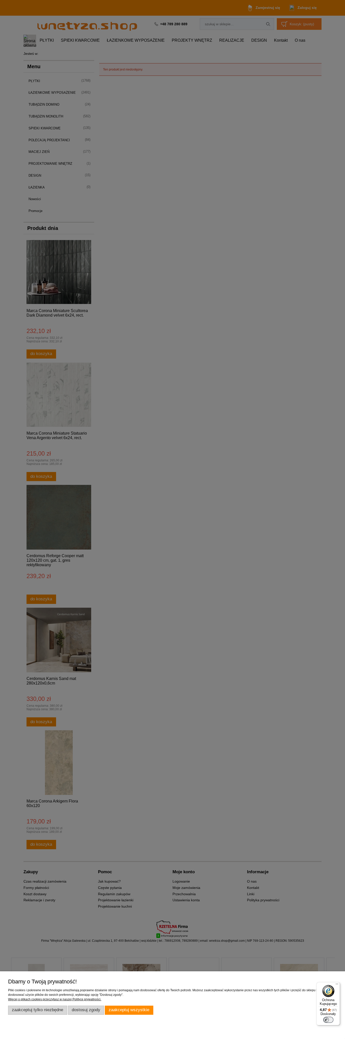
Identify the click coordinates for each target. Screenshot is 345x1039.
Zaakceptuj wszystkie (129, 1009)
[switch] (328, 1020)
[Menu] (337, 985)
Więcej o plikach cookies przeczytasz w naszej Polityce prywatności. (54, 999)
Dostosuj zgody (86, 1009)
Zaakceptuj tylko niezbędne (37, 1009)
